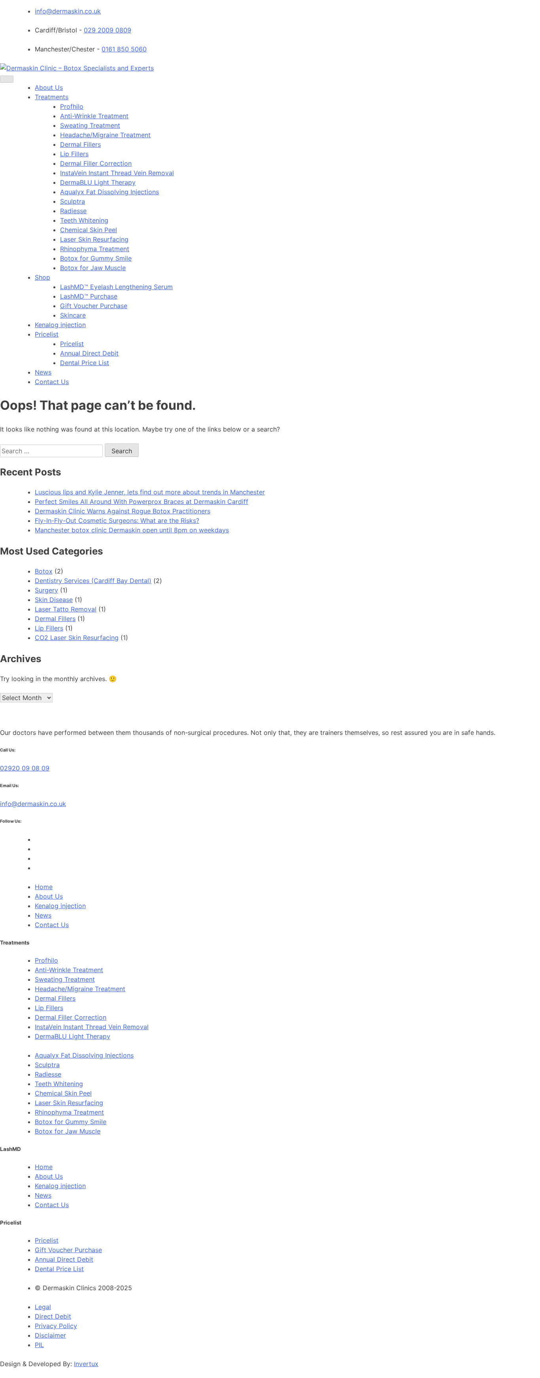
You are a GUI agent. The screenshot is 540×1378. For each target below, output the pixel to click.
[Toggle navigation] (6, 79)
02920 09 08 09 (24, 768)
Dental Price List (84, 363)
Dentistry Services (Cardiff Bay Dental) (93, 581)
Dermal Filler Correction (96, 163)
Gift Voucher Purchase (93, 306)
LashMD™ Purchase (88, 296)
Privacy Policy (56, 1326)
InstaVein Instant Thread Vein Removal (117, 173)
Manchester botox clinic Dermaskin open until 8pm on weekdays (132, 530)
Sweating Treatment (90, 125)
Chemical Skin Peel (88, 230)
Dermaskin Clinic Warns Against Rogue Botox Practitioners (122, 511)
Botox (44, 571)
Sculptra (72, 201)
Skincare (73, 315)
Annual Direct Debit (89, 353)
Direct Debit (53, 1316)
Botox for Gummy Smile (96, 258)
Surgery (46, 590)
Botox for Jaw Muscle (93, 268)
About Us (49, 87)
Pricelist (47, 334)
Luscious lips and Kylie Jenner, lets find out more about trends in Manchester (150, 492)
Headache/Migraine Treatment (105, 135)
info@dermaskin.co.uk (68, 11)
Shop (42, 277)
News (43, 372)
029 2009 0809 (107, 30)
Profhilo (71, 106)
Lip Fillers (74, 154)
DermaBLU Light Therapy (98, 182)
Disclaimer (50, 1335)
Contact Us (52, 382)
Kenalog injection (60, 325)
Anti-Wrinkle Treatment (94, 116)
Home (44, 887)
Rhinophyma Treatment (94, 249)
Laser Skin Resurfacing (94, 239)
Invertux (86, 1364)
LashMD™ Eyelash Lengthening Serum (116, 287)
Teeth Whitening (84, 220)
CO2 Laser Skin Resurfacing (77, 638)
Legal (43, 1307)
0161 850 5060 (124, 49)
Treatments (51, 97)
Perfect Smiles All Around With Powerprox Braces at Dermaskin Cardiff (141, 501)
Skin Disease (54, 600)
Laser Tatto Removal (65, 609)
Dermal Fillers (80, 144)
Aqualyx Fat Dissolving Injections (109, 192)
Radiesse (73, 211)
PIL (39, 1345)
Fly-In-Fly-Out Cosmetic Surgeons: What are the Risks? (117, 520)
